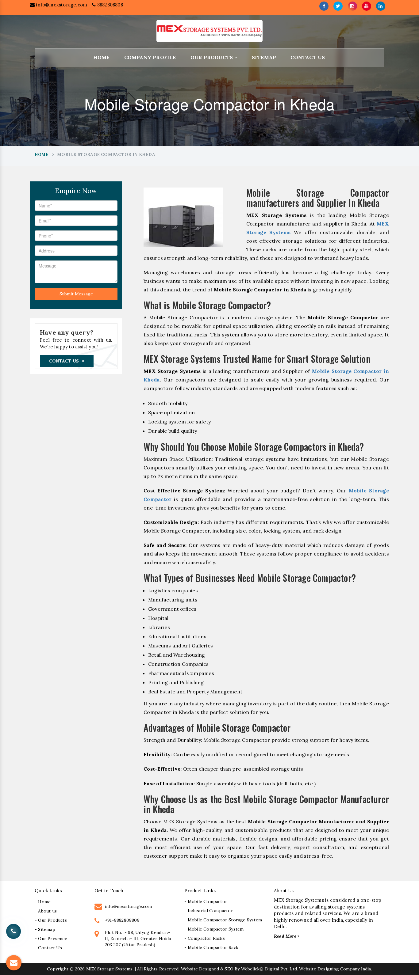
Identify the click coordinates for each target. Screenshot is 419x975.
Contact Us (307, 57)
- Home (43, 902)
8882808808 (109, 5)
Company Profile (150, 57)
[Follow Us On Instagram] (352, 6)
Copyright (57, 969)
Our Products (212, 57)
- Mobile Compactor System (214, 929)
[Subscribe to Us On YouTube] (366, 6)
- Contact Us (48, 947)
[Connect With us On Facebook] (324, 6)
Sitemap (264, 57)
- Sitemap (45, 929)
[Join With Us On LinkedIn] (380, 6)
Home (101, 57)
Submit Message (76, 294)
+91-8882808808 (122, 920)
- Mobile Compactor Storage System (223, 920)
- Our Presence (51, 938)
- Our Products (51, 920)
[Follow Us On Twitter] (338, 6)
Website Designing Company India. (335, 969)
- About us (46, 911)
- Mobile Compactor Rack (211, 947)
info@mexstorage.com (61, 5)
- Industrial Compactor (208, 910)
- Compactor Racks (204, 938)
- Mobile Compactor (206, 901)
